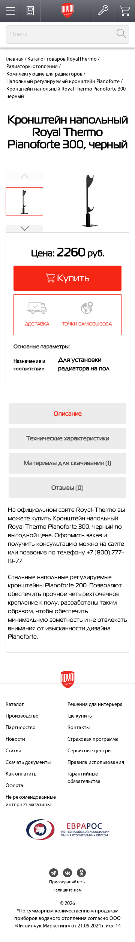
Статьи (13, 751)
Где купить (80, 716)
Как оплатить (21, 774)
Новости (15, 739)
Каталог (15, 704)
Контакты (79, 728)
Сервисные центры (89, 751)
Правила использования (96, 762)
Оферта (14, 786)
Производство (22, 716)
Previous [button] (24, 176)
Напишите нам (67, 890)
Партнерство (21, 728)
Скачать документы (28, 762)
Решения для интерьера (95, 704)
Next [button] (24, 228)
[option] (24, 201)
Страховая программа (93, 739)
